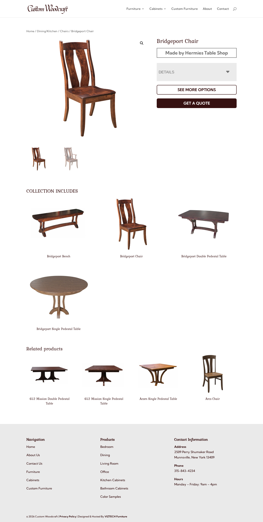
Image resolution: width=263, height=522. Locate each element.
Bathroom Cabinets (114, 488)
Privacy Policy (67, 516)
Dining (105, 455)
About (207, 9)
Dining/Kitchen (47, 31)
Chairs (64, 31)
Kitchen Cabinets (112, 480)
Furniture (133, 9)
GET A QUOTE (196, 103)
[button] (141, 43)
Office (104, 472)
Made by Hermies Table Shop (196, 53)
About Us (33, 455)
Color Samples (110, 497)
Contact (223, 9)
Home (30, 31)
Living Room (109, 463)
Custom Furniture (184, 9)
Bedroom (106, 447)
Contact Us (34, 463)
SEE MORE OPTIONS (197, 89)
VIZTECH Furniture (116, 516)
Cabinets (155, 9)
